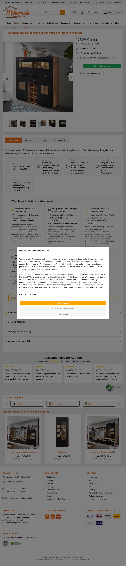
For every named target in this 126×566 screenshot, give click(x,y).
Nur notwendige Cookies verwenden (63, 309)
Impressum (33, 294)
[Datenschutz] (19, 290)
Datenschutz (23, 294)
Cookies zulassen (63, 303)
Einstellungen (63, 314)
